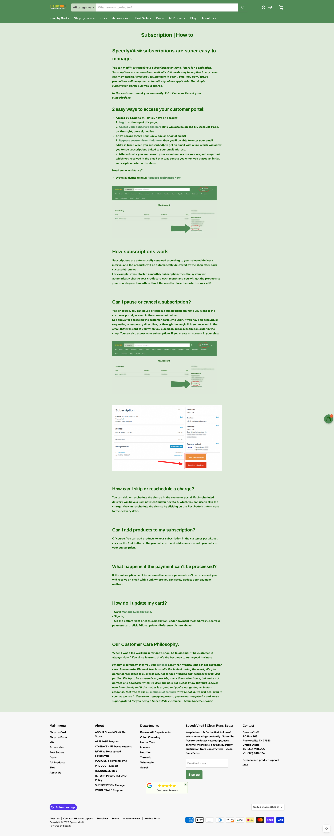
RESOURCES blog (106, 771)
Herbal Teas (147, 742)
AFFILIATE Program (107, 741)
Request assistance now (164, 178)
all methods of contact (160, 692)
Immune (145, 747)
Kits (103, 18)
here (245, 764)
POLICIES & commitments (111, 761)
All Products (177, 18)
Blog (193, 18)
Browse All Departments (155, 732)
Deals (160, 18)
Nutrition (145, 752)
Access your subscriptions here (140, 127)
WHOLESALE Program (109, 790)
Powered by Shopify (60, 825)
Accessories (120, 18)
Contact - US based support (78, 818)
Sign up (194, 774)
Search (144, 767)
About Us (208, 18)
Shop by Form (83, 18)
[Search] (243, 7)
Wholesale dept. (132, 818)
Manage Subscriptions (136, 612)
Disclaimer (102, 818)
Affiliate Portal (152, 818)
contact (162, 665)
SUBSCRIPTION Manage (110, 785)
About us (54, 818)
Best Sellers (143, 18)
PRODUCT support (106, 766)
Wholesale (147, 762)
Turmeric (145, 757)
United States (266, 807)
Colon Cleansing (150, 737)
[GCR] (149, 785)
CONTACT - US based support (113, 746)
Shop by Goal (58, 18)
